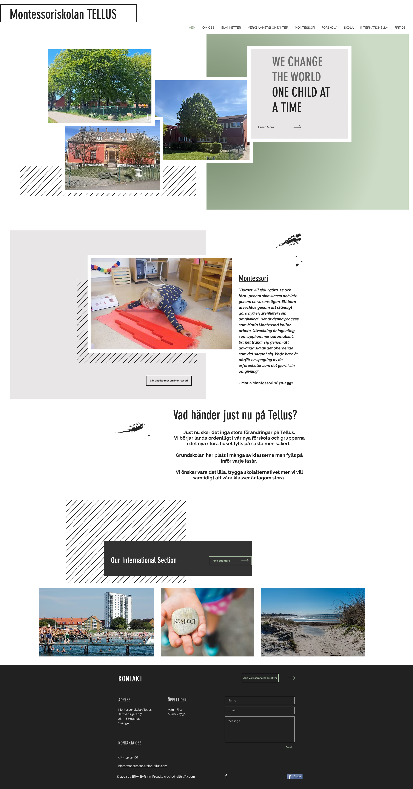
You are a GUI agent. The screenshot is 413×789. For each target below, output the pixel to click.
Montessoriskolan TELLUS (66, 14)
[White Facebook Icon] (226, 776)
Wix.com (189, 776)
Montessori (253, 278)
